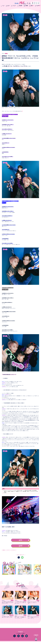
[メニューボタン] (38, 3)
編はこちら (20, 540)
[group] (13, 569)
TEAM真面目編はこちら (20, 546)
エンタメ (6, 53)
